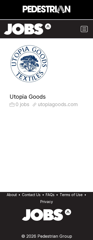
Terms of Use (71, 194)
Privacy (46, 201)
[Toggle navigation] (84, 29)
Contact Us (31, 194)
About (12, 194)
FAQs (50, 194)
